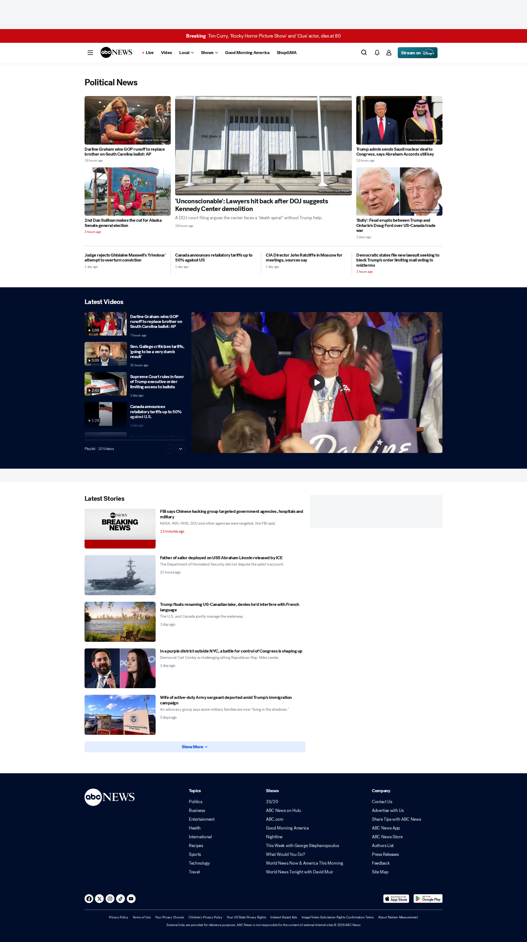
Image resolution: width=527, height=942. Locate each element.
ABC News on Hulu (283, 810)
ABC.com (274, 819)
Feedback (380, 863)
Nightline (274, 837)
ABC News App (386, 828)
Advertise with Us (388, 810)
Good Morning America (287, 828)
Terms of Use (142, 917)
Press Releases (385, 854)
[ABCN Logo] (116, 52)
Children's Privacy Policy (205, 917)
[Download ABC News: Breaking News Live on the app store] (396, 898)
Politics (195, 802)
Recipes (196, 845)
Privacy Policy (118, 917)
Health (195, 828)
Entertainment (202, 819)
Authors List (383, 845)
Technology (199, 863)
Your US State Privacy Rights (246, 917)
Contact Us (382, 802)
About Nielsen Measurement (398, 917)
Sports (195, 854)
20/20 (272, 802)
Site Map (380, 872)
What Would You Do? (285, 854)
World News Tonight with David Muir (299, 872)
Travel (194, 872)
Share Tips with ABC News (396, 819)
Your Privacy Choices (169, 917)
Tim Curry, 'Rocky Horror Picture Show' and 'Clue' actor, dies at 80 (263, 36)
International (200, 837)
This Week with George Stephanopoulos (302, 845)
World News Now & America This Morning (304, 863)
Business (197, 810)
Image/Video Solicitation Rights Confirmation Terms (338, 917)
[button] (90, 52)
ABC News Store (387, 837)
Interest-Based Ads (283, 917)
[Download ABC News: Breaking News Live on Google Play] (428, 898)
